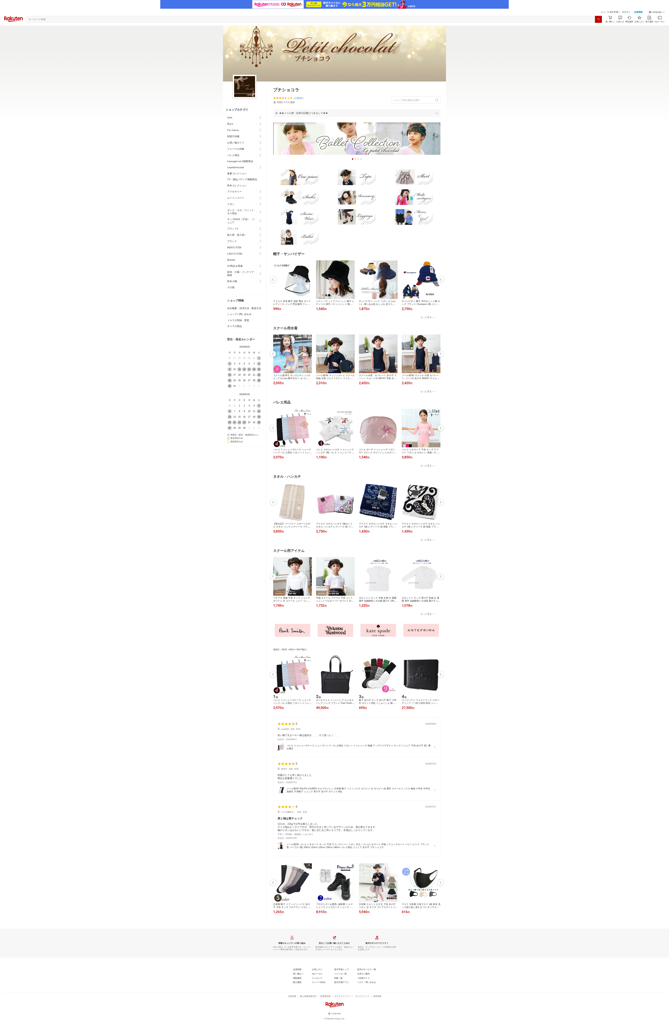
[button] (657, 12)
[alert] (356, 113)
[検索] (598, 19)
